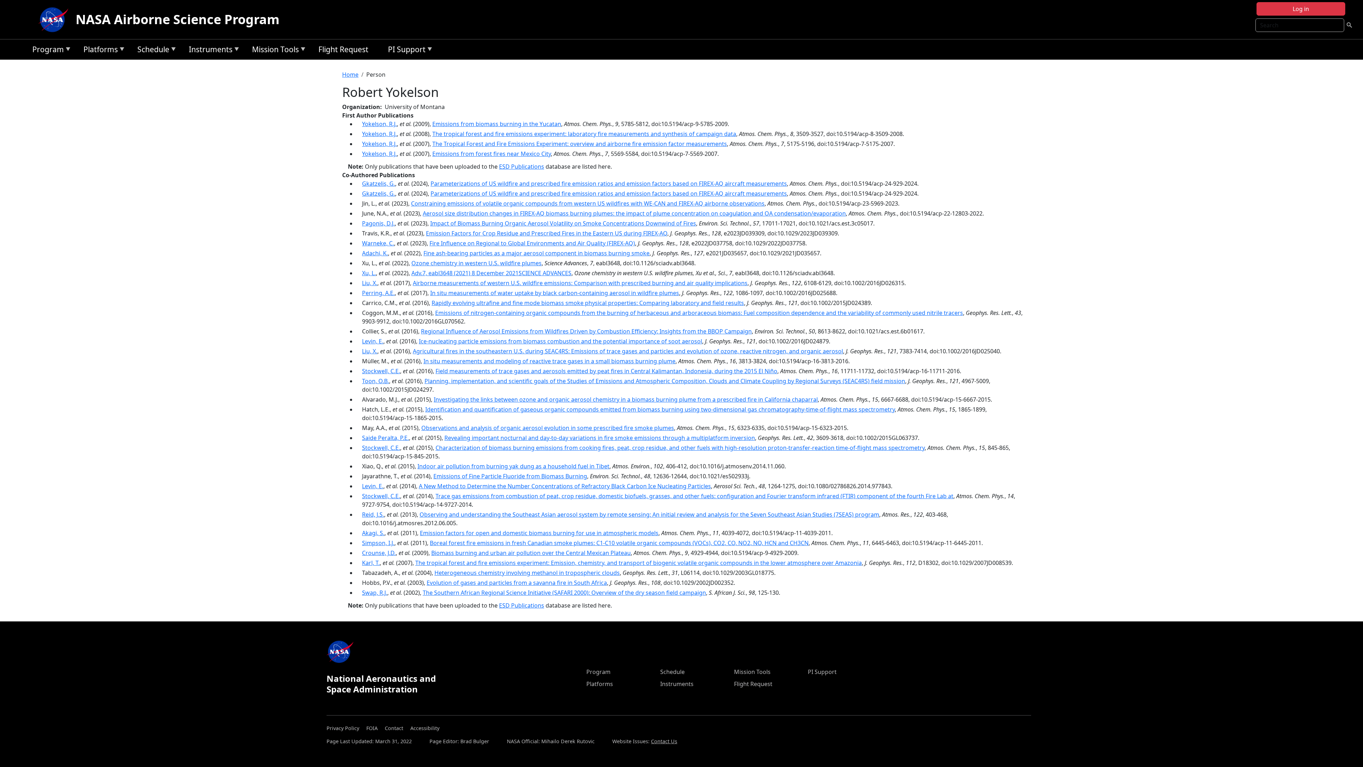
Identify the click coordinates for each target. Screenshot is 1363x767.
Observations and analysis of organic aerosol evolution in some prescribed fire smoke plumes (547, 428)
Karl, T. (371, 563)
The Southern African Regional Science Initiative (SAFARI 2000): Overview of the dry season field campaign (564, 593)
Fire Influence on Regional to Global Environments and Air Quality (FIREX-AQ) (532, 243)
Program (46, 50)
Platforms (99, 50)
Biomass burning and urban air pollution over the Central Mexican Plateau (531, 553)
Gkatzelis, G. (378, 183)
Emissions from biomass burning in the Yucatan (496, 124)
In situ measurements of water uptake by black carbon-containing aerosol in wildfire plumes (554, 293)
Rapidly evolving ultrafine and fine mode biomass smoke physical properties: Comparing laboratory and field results (588, 303)
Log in (1301, 9)
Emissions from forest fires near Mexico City (491, 154)
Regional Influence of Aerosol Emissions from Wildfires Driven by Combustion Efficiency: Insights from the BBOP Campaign (586, 331)
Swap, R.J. (374, 593)
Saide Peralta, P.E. (385, 438)
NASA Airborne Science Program (177, 19)
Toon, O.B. (375, 381)
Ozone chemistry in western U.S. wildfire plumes (476, 263)
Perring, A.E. (378, 293)
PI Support (405, 50)
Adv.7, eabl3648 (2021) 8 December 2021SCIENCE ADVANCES (491, 273)
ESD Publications (521, 166)
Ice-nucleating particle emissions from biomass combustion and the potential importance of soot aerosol (560, 341)
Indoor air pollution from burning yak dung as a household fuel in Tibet (513, 466)
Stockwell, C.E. (381, 371)
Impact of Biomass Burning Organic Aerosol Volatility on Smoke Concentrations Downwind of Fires (563, 223)
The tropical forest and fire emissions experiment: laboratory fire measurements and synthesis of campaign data (584, 134)
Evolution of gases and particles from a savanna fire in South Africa (517, 583)
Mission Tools (273, 50)
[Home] (55, 19)
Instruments (208, 50)
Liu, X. (369, 283)
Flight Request (343, 49)
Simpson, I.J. (378, 543)
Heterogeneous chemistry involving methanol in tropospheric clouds (527, 573)
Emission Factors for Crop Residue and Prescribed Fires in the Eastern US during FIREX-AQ (546, 233)
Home (350, 74)
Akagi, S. (373, 533)
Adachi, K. (375, 253)
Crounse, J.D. (379, 553)
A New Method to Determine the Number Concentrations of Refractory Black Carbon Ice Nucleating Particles (565, 486)
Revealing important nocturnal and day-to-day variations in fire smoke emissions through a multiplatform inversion (599, 438)
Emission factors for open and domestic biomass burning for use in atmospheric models (539, 533)
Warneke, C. (378, 243)
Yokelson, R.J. (379, 124)
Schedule (151, 50)
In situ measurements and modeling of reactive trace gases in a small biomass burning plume (549, 361)
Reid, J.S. (373, 514)
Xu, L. (369, 273)
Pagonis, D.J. (378, 223)
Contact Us (664, 741)
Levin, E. (372, 341)
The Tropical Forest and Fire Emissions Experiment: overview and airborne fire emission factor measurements (579, 144)
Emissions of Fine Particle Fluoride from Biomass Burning (510, 476)
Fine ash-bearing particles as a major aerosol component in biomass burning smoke (536, 253)
